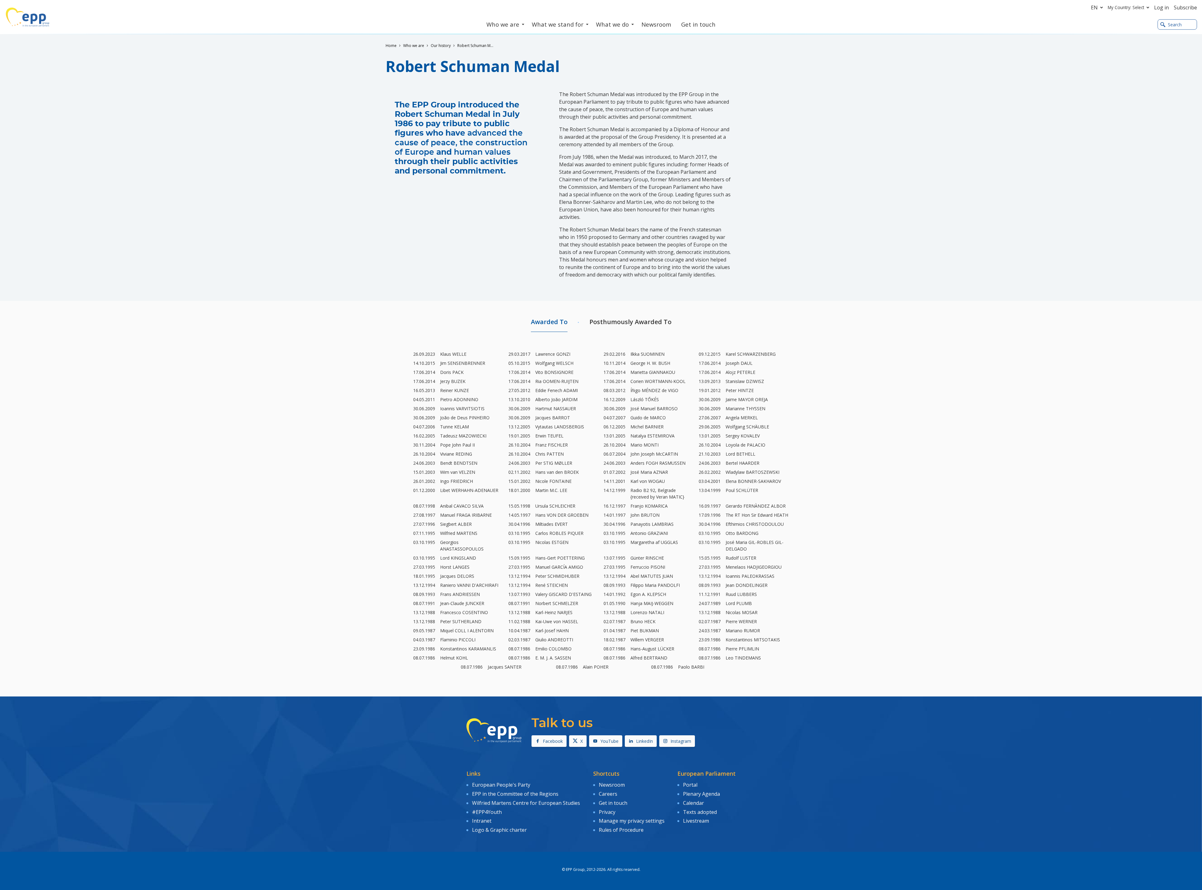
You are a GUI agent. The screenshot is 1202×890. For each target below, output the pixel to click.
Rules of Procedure (621, 829)
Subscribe (1185, 7)
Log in (1161, 7)
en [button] (1094, 7)
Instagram (680, 741)
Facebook (553, 741)
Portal (690, 784)
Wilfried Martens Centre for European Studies (526, 802)
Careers (608, 793)
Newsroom (612, 784)
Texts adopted (700, 812)
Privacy (607, 812)
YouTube (609, 741)
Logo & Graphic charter (499, 829)
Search (1175, 25)
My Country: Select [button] (1126, 7)
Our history (441, 45)
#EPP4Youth (487, 812)
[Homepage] (27, 17)
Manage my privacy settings (632, 820)
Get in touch (613, 802)
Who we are (413, 45)
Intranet (481, 820)
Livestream (696, 820)
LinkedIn (644, 741)
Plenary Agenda (701, 793)
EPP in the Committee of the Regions (515, 793)
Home (391, 45)
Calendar (693, 802)
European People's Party (501, 784)
